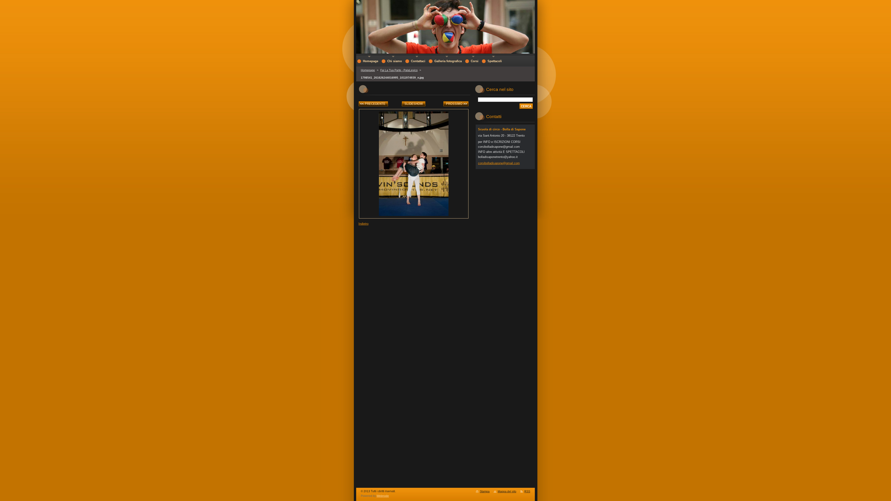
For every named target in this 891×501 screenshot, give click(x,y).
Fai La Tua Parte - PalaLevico (399, 70)
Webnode (383, 496)
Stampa (485, 491)
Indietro (363, 223)
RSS (527, 491)
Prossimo (456, 104)
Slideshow (413, 104)
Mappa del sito (507, 491)
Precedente (372, 104)
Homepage (368, 70)
